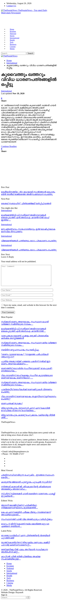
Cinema (13, 46)
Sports (12, 36)
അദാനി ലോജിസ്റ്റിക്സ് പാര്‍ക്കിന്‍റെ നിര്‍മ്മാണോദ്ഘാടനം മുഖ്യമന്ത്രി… (19, 506)
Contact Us (11, 6)
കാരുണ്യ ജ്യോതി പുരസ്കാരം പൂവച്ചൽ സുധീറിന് (26, 482)
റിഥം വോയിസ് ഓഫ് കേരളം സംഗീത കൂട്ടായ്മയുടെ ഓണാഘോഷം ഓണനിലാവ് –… (27, 376)
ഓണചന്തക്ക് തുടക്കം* (12, 403)
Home (12, 29)
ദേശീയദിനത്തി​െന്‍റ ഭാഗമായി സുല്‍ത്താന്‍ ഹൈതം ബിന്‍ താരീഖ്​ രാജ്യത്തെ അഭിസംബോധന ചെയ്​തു (28, 193)
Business (13, 44)
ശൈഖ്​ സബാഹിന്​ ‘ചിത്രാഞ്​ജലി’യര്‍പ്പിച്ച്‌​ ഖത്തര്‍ (26, 203)
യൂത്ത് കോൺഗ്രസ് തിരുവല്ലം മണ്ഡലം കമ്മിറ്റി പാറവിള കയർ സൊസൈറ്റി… (25, 543)
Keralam (13, 31)
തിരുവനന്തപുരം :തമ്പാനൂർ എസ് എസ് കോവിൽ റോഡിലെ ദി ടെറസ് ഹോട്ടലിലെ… (25, 409)
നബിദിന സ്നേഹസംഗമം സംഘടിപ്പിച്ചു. (20, 350)
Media (12, 49)
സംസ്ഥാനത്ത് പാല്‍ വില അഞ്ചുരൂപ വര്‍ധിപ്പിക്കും (26, 519)
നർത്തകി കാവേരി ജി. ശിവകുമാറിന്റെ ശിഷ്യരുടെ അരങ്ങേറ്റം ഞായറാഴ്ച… (26, 487)
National (13, 34)
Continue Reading (9, 146)
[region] (29, 21)
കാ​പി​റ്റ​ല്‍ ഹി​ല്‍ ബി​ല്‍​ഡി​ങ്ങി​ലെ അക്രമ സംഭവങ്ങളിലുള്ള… (20, 557)
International (14, 38)
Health (12, 40)
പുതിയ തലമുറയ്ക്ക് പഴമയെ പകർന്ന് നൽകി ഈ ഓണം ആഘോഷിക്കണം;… (25, 362)
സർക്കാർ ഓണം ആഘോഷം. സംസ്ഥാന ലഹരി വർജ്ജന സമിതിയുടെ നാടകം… (25, 323)
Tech (11, 42)
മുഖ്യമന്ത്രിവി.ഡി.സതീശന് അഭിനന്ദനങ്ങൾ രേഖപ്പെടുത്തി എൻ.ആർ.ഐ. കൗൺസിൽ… (23, 330)
